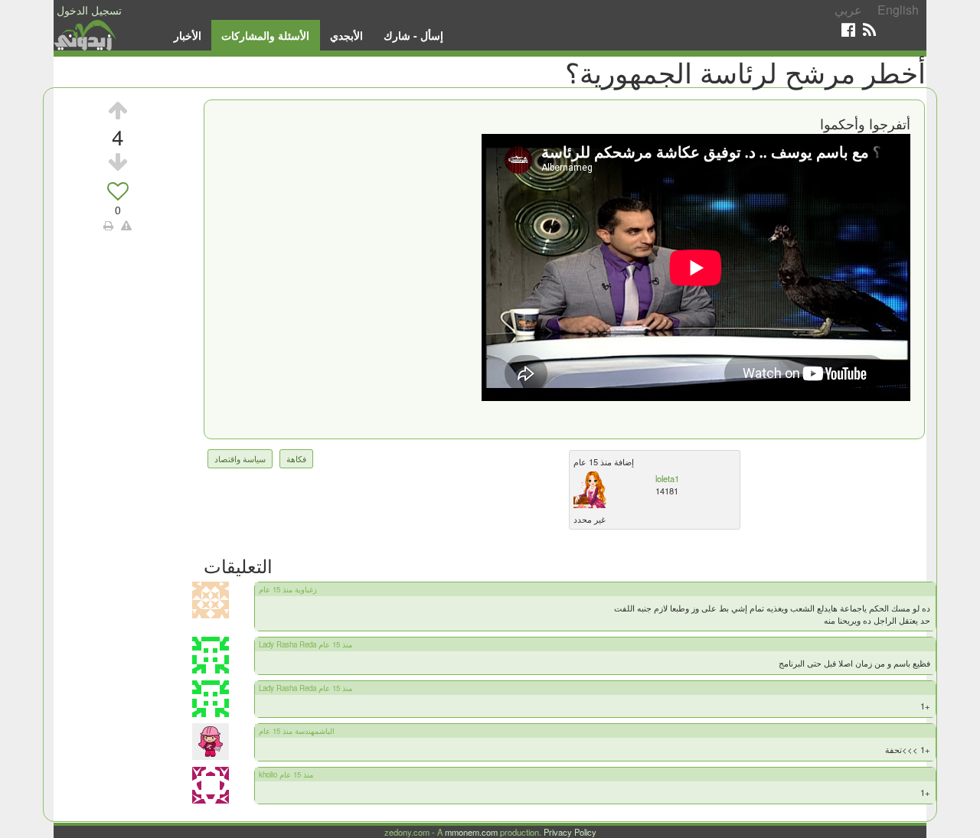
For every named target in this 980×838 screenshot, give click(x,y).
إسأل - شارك (413, 35)
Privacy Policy (570, 832)
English (898, 9)
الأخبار (187, 35)
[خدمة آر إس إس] (869, 29)
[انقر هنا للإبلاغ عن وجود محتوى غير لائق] (126, 225)
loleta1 (667, 478)
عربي (848, 9)
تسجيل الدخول (89, 10)
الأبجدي (346, 35)
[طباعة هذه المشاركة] (108, 225)
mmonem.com (471, 832)
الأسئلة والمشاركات (265, 35)
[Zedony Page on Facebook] (848, 29)
